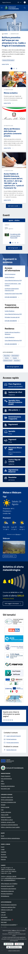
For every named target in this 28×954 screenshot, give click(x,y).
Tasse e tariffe (4, 815)
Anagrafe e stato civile (7, 797)
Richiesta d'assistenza (7, 894)
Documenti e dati (5, 789)
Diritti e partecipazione (7, 800)
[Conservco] (14, 664)
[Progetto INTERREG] (14, 690)
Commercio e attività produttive (9, 825)
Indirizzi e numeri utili (7, 910)
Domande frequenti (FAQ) (7, 886)
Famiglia (3, 805)
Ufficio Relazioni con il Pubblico (9, 884)
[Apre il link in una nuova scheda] (14, 621)
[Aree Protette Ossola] (14, 673)
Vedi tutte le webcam (8, 556)
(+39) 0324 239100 (11, 876)
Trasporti (3, 912)
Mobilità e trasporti (6, 817)
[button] (25, 8)
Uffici (2, 781)
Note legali (4, 922)
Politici (3, 784)
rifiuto (21, 944)
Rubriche (3, 859)
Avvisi (6, 34)
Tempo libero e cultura (7, 820)
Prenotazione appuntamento (8, 889)
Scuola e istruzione (6, 812)
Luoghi (3, 849)
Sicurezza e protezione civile (8, 802)
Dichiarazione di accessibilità (9, 925)
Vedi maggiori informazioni (12, 603)
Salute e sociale (5, 807)
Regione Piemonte (6, 2)
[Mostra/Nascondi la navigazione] (2, 8)
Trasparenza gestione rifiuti (8, 907)
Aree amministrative (6, 779)
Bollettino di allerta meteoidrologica (10, 838)
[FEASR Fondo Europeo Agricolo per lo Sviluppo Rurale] (14, 681)
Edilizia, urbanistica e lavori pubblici (10, 827)
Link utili (3, 915)
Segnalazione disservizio (7, 891)
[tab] (11, 68)
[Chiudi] (26, 929)
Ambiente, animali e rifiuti (8, 822)
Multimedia (4, 857)
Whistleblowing (5, 896)
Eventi (2, 847)
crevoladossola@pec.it (9, 880)
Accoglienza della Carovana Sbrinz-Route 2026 (15, 236)
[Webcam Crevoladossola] (14, 547)
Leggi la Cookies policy (14, 950)
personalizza (16, 947)
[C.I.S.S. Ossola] (14, 655)
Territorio (3, 854)
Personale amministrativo (8, 786)
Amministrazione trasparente (8, 905)
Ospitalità (3, 852)
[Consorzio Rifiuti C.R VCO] (14, 647)
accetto (10, 944)
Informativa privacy (6, 920)
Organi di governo (5, 776)
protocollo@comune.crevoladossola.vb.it (14, 878)
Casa (2, 810)
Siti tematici (4, 917)
